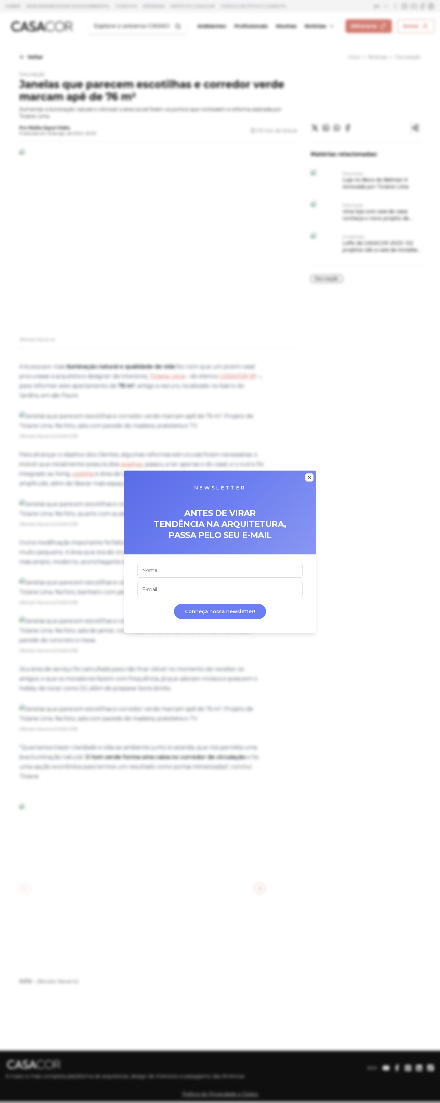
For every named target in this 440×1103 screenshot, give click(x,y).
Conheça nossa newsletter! (220, 611)
